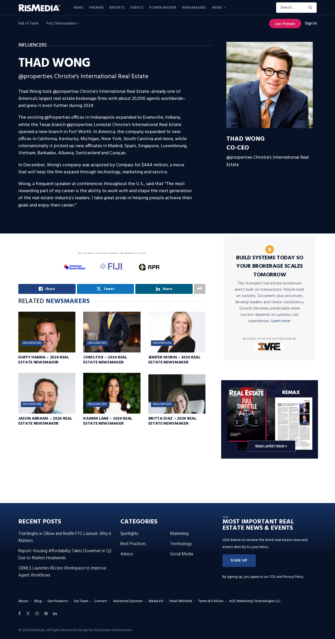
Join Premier (285, 24)
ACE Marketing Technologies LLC (255, 601)
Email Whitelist (180, 601)
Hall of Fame (28, 23)
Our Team (81, 601)
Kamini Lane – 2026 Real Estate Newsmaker (107, 421)
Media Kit (156, 601)
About (23, 601)
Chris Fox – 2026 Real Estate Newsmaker (105, 360)
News (79, 7)
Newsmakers (194, 7)
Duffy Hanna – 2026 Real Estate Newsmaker (43, 360)
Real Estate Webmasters (113, 630)
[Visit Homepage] (42, 8)
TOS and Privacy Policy (286, 577)
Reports (117, 7)
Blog (38, 601)
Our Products (57, 601)
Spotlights (129, 533)
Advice (126, 554)
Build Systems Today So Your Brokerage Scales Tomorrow (269, 266)
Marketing (179, 533)
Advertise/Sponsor (128, 601)
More (217, 7)
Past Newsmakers (62, 23)
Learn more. (281, 321)
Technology (181, 543)
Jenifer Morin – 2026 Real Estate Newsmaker (174, 360)
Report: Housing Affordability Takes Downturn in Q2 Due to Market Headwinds (64, 554)
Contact (100, 601)
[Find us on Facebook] (19, 613)
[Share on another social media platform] (199, 289)
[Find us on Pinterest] (46, 613)
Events (137, 7)
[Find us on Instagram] (37, 613)
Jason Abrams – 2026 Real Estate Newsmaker (45, 421)
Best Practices (133, 543)
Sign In (311, 23)
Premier (97, 7)
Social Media (181, 554)
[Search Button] (311, 7)
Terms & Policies (211, 601)
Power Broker (162, 7)
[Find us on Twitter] (28, 613)
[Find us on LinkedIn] (55, 613)
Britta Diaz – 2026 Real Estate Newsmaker (172, 421)
